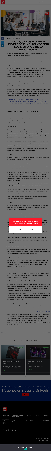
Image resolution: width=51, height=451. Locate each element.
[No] (49, 447)
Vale (26, 449)
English (30, 229)
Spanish (20, 229)
